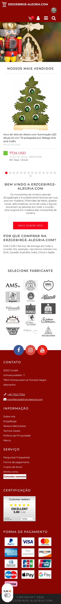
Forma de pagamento (16, 462)
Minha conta (10, 471)
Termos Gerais (11, 430)
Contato (12, 362)
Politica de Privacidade (16, 435)
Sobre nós (9, 416)
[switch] (7, 595)
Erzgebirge (9, 421)
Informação (16, 408)
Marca (7, 440)
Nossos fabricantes (14, 426)
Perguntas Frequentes (16, 457)
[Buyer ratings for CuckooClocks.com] (19, 510)
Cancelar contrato (15, 476)
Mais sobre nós (30, 225)
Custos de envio (12, 467)
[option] (30, 122)
